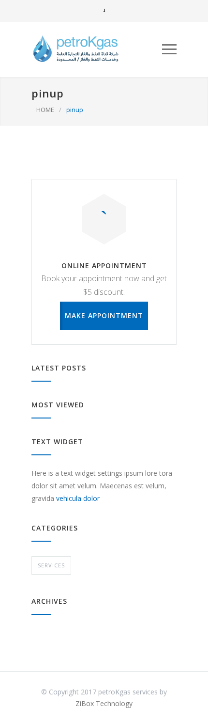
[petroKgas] (96, 49)
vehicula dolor (78, 498)
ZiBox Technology (104, 703)
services (51, 565)
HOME (45, 109)
